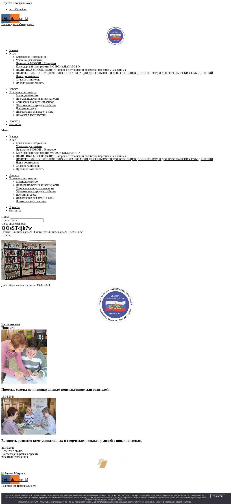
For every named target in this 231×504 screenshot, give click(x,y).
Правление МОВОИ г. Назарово (36, 63)
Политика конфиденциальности (18, 486)
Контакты (15, 124)
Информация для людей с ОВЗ (35, 111)
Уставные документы (29, 60)
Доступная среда (26, 108)
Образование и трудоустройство (36, 105)
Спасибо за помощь (28, 79)
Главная (13, 50)
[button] (115, 130)
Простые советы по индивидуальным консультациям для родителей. (55, 389)
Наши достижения (27, 76)
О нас (12, 53)
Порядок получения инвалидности (37, 98)
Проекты (14, 121)
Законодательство (27, 95)
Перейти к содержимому (16, 3)
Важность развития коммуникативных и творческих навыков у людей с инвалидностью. (71, 440)
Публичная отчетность (30, 82)
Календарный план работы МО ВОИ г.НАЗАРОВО (48, 66)
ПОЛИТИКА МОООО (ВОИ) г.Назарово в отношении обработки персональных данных (71, 69)
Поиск (5, 220)
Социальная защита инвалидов (35, 101)
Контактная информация (31, 56)
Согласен (218, 496)
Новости (14, 88)
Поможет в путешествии (31, 114)
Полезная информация (22, 92)
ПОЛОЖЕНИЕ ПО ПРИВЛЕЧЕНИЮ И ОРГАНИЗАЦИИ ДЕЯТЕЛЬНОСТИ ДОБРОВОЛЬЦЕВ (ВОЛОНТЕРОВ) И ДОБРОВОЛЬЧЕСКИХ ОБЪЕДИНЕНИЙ (114, 73)
